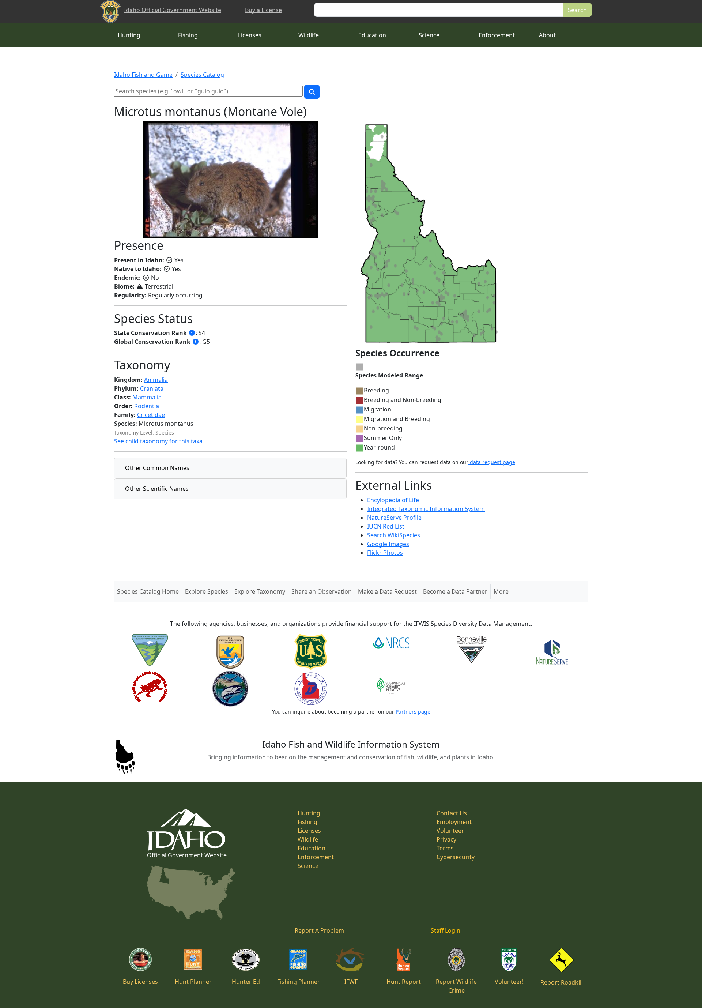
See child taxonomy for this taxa (158, 441)
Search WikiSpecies (393, 535)
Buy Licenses (140, 982)
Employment (454, 822)
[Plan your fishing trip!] (298, 959)
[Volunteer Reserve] (509, 959)
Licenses (249, 35)
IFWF (351, 982)
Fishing (188, 35)
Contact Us (452, 813)
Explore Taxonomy (259, 591)
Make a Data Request (387, 591)
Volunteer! (509, 982)
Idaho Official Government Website (172, 10)
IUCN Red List (385, 526)
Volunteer (450, 831)
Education (372, 35)
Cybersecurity (456, 857)
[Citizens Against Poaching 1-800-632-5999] (456, 959)
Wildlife (308, 35)
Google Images (388, 544)
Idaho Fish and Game (143, 75)
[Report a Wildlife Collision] (562, 959)
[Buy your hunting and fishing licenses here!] (140, 959)
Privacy (446, 839)
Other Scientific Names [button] (157, 489)
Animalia (156, 380)
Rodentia (146, 406)
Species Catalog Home (149, 591)
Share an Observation (321, 591)
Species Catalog (202, 75)
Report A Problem (319, 930)
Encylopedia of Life (393, 500)
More (501, 591)
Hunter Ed (246, 982)
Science (429, 35)
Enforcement (497, 35)
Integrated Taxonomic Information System (426, 509)
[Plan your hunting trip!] (193, 959)
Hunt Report (403, 982)
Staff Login (445, 930)
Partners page (413, 711)
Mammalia (147, 397)
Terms (445, 848)
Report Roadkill (561, 982)
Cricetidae (151, 415)
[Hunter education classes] (246, 959)
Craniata (151, 388)
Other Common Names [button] (157, 468)
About (547, 35)
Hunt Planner (193, 982)
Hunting (129, 35)
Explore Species (206, 591)
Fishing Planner (298, 982)
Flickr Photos (385, 553)
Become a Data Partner (455, 591)
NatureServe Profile (394, 518)
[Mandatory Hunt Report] (404, 959)
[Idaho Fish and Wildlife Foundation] (351, 959)
